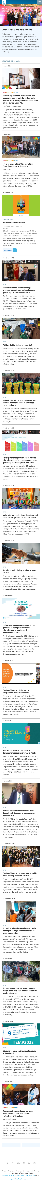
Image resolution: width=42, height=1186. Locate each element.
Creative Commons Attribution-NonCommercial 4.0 (18, 1175)
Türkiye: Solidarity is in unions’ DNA (21, 339)
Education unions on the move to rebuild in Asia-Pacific (21, 1048)
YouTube (18, 1163)
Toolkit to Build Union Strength (21, 210)
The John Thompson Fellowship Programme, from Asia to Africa (21, 687)
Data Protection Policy (25, 1179)
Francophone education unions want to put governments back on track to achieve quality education (21, 986)
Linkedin (34, 1163)
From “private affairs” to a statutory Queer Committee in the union (21, 160)
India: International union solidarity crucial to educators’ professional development (21, 509)
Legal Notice (14, 1179)
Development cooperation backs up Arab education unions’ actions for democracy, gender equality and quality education (21, 453)
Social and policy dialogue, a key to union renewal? (21, 564)
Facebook (7, 1163)
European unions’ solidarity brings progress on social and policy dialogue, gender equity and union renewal (21, 283)
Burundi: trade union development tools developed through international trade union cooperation (21, 925)
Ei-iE (3, 3)
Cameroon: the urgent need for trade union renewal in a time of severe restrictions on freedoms (21, 1108)
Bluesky (29, 1163)
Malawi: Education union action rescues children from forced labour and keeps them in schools (21, 396)
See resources (9, 250)
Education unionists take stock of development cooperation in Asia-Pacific (21, 748)
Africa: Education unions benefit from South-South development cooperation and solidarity (21, 809)
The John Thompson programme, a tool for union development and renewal (21, 867)
